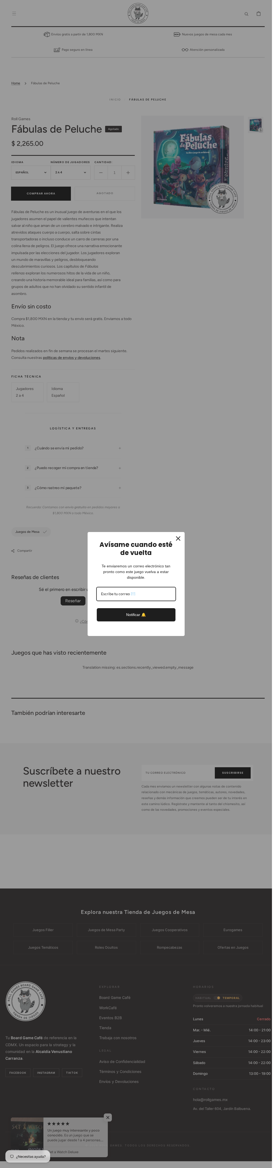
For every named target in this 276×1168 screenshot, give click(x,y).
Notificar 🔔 (136, 614)
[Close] (178, 538)
